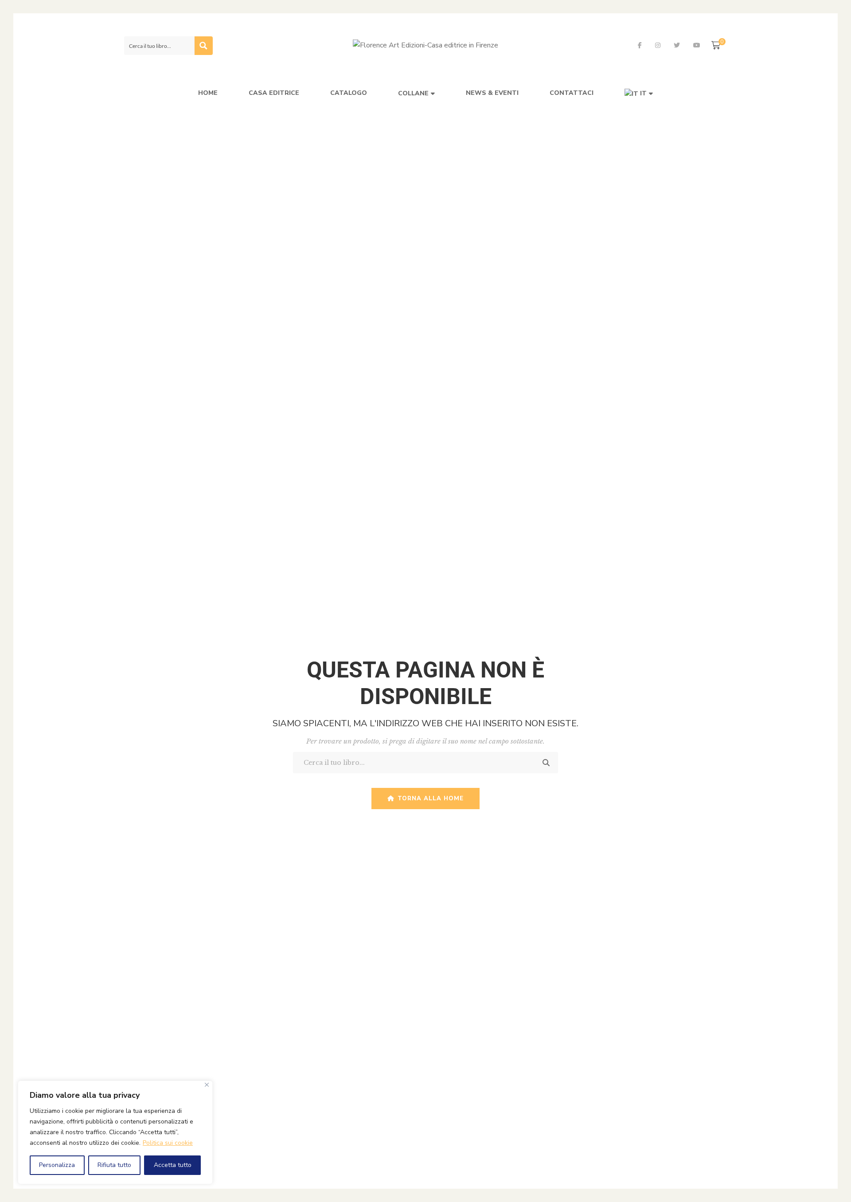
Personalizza (57, 1165)
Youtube (696, 45)
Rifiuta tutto (114, 1165)
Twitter (677, 45)
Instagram (657, 45)
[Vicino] (207, 1085)
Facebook (640, 45)
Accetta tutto (172, 1165)
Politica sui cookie (168, 1143)
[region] (115, 1132)
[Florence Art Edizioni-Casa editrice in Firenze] (425, 45)
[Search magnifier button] (203, 45)
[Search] (550, 763)
